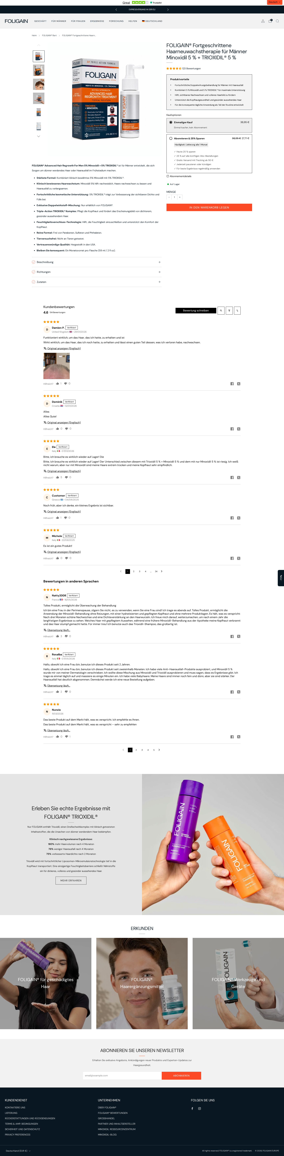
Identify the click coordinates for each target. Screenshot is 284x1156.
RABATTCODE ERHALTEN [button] (142, 84)
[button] (166, 24)
